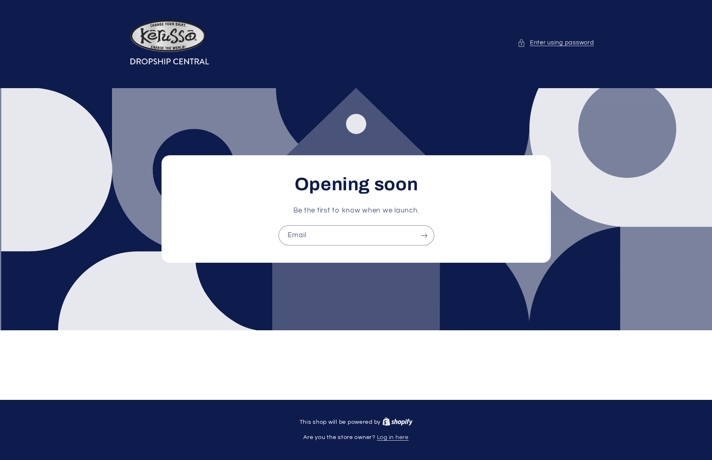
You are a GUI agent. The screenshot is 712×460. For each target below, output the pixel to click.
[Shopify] (397, 422)
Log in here (393, 437)
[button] (556, 42)
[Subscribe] (424, 235)
